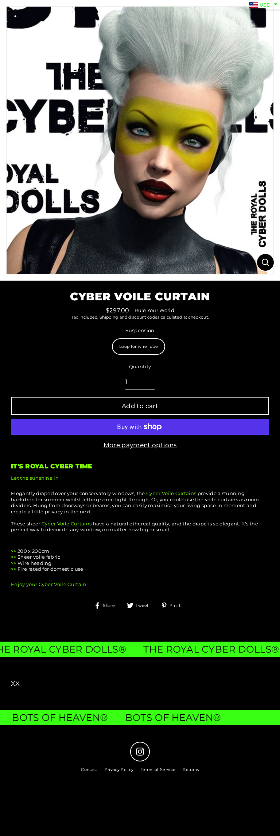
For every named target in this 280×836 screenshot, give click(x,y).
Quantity (140, 366)
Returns (191, 769)
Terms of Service (158, 769)
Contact (89, 769)
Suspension (139, 330)
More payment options (140, 445)
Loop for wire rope (138, 346)
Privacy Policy (119, 769)
